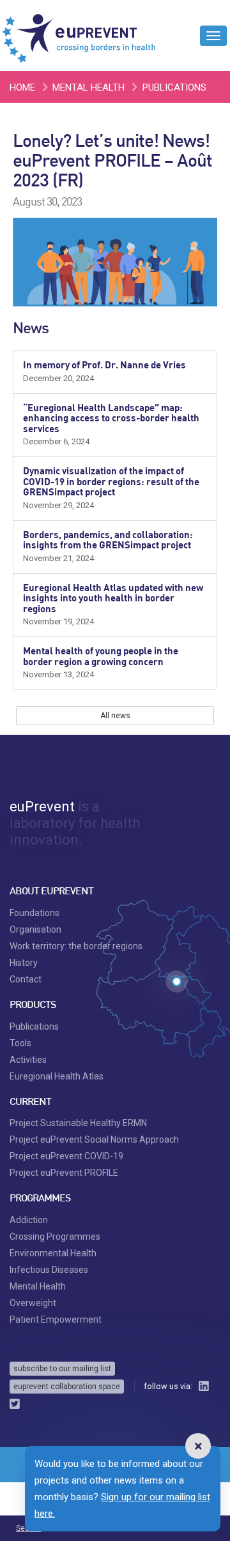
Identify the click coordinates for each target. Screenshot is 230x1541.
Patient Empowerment (56, 1319)
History (24, 963)
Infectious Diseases (49, 1270)
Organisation (35, 929)
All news (115, 715)
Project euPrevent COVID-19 (66, 1156)
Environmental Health (53, 1253)
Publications (174, 87)
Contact (26, 979)
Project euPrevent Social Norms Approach (94, 1139)
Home (22, 87)
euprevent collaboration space (66, 1386)
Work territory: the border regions (76, 946)
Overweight (33, 1303)
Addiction (29, 1220)
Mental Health (88, 87)
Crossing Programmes (55, 1236)
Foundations (34, 913)
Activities (28, 1060)
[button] (198, 1446)
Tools (20, 1043)
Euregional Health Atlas (56, 1076)
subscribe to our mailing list (62, 1368)
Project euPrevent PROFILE (64, 1173)
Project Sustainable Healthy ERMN (78, 1123)
